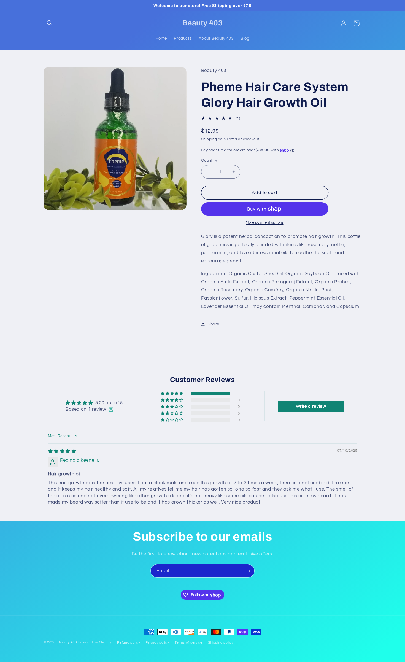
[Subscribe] (248, 571)
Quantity (209, 161)
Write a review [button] (311, 406)
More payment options (265, 222)
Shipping (209, 139)
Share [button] (213, 324)
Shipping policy (220, 642)
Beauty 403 (67, 642)
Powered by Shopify (95, 642)
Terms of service (188, 642)
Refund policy (128, 642)
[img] (62, 451)
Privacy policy (157, 642)
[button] (50, 23)
